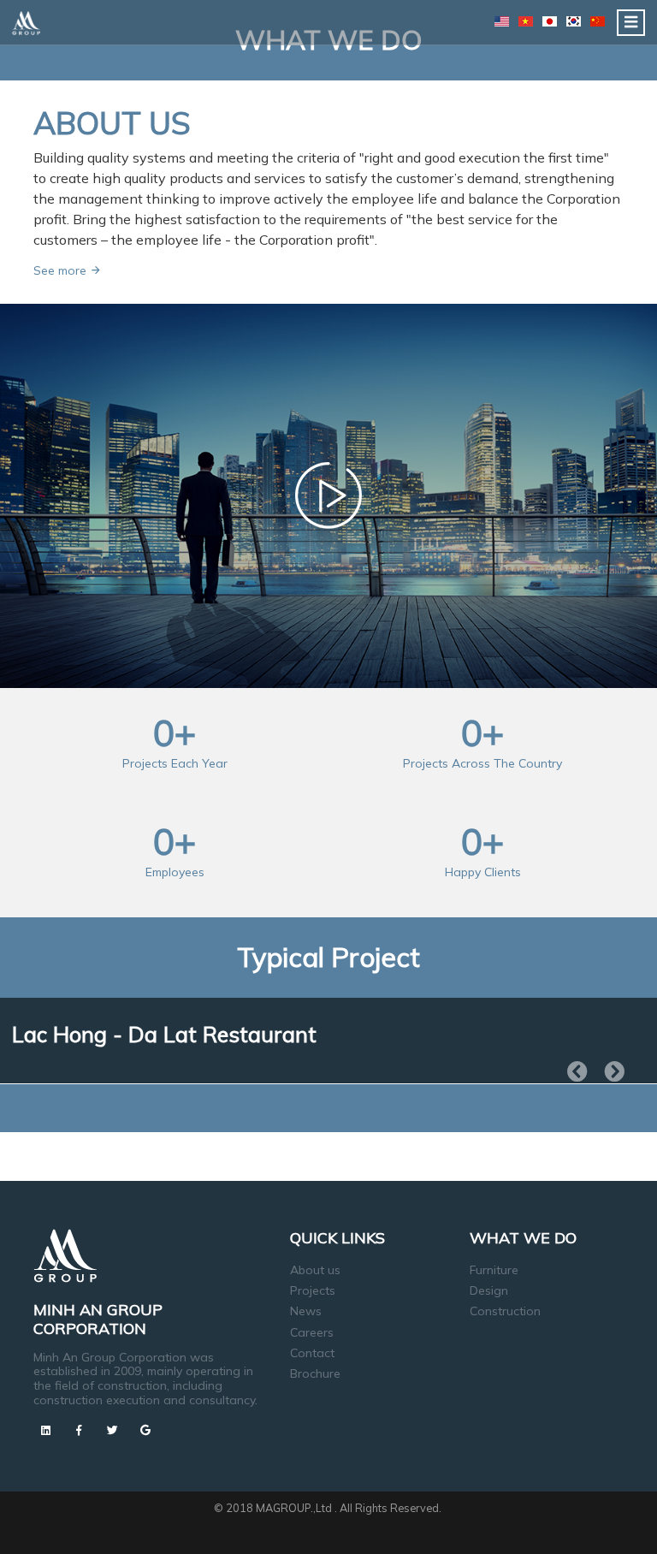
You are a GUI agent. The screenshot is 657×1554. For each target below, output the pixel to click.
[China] (597, 21)
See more (61, 270)
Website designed (293, 1524)
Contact (312, 1353)
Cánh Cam (383, 1524)
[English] (501, 21)
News (306, 1311)
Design (489, 1290)
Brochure (315, 1373)
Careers (312, 1332)
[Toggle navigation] (631, 22)
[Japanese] (549, 21)
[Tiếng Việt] (525, 21)
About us (315, 1270)
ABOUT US (112, 123)
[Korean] (573, 21)
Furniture (494, 1270)
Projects (312, 1290)
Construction (505, 1311)
